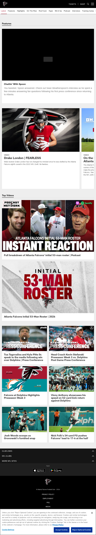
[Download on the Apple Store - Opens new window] (39, 471)
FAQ (48, 502)
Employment (48, 498)
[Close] (92, 513)
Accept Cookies (62, 530)
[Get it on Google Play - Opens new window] (56, 472)
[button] (48, 59)
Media (48, 506)
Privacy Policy (48, 494)
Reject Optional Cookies (81, 530)
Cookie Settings (8, 530)
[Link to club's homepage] (5, 3)
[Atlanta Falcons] (48, 482)
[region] (48, 522)
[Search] (88, 4)
